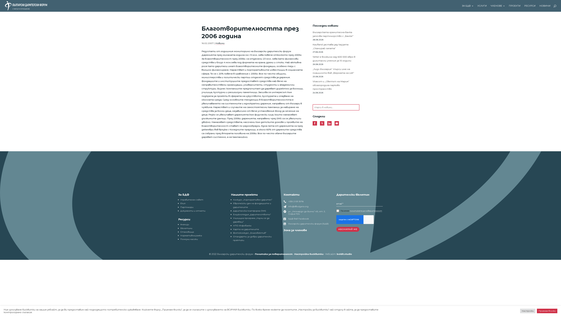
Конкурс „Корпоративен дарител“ (252, 199)
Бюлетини (186, 228)
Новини (544, 6)
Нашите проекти (244, 194)
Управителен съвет (191, 199)
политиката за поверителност (366, 211)
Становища (187, 232)
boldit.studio (344, 254)
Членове (496, 6)
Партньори (186, 207)
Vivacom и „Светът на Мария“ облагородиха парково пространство (331, 85)
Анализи (184, 224)
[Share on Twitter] (322, 123)
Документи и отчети (192, 210)
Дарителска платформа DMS (249, 210)
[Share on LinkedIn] (329, 123)
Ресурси (530, 6)
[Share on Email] (337, 123)
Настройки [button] (528, 311)
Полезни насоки (189, 239)
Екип (183, 203)
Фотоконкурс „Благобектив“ (249, 233)
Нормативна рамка (191, 235)
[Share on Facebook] (315, 123)
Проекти (515, 6)
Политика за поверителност (274, 254)
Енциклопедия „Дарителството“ (252, 214)
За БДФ (466, 6)
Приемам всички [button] (547, 311)
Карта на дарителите (246, 229)
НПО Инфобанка (242, 225)
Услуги (482, 6)
